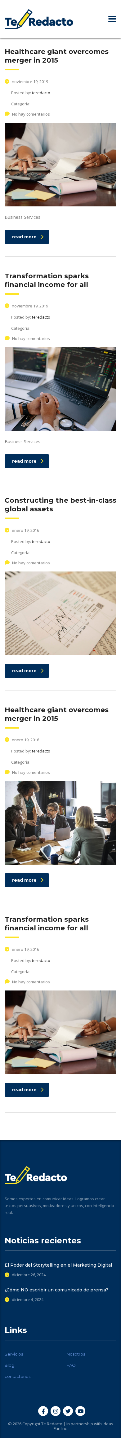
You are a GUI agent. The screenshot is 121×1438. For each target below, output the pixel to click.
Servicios (14, 1354)
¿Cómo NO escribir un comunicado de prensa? (56, 1290)
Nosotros (76, 1354)
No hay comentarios (31, 114)
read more (24, 237)
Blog (9, 1365)
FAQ (71, 1365)
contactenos (17, 1376)
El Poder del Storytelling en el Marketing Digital (58, 1265)
